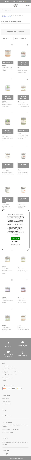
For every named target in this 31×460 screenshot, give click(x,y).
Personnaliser (15, 244)
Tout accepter (15, 238)
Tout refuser (15, 241)
